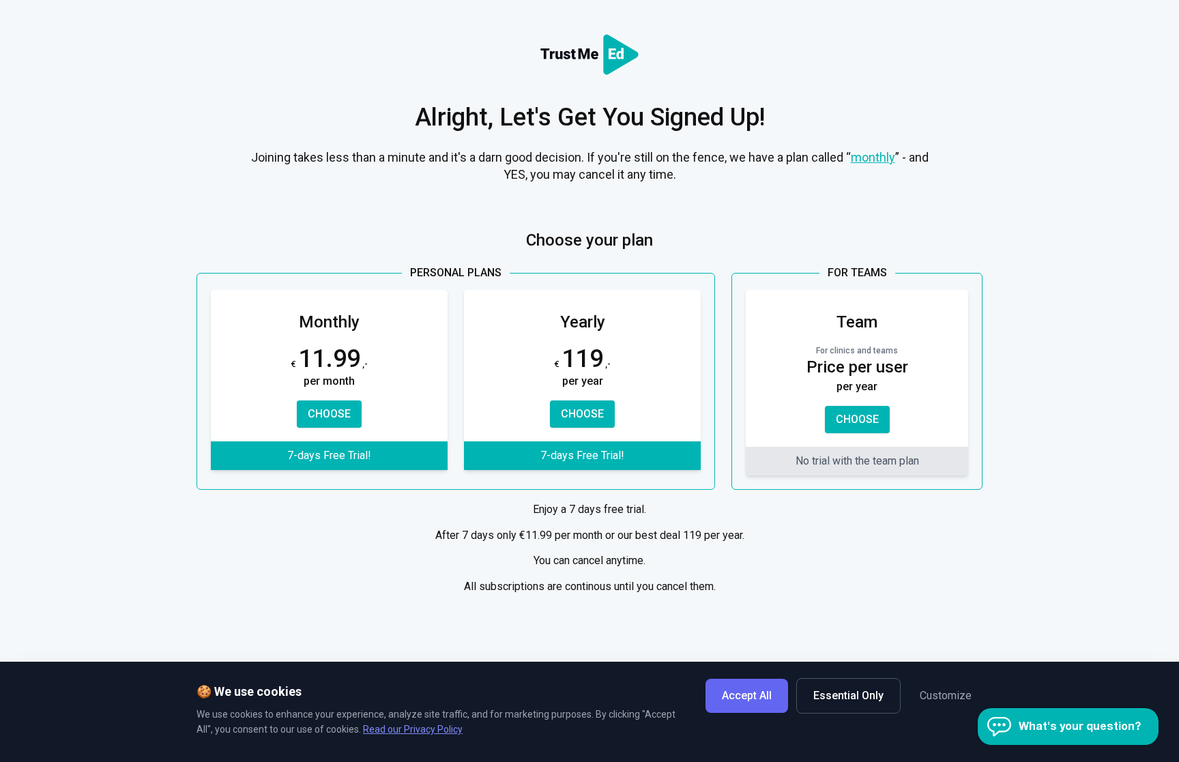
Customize (946, 695)
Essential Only (848, 695)
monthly (873, 157)
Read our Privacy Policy (413, 729)
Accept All (747, 695)
